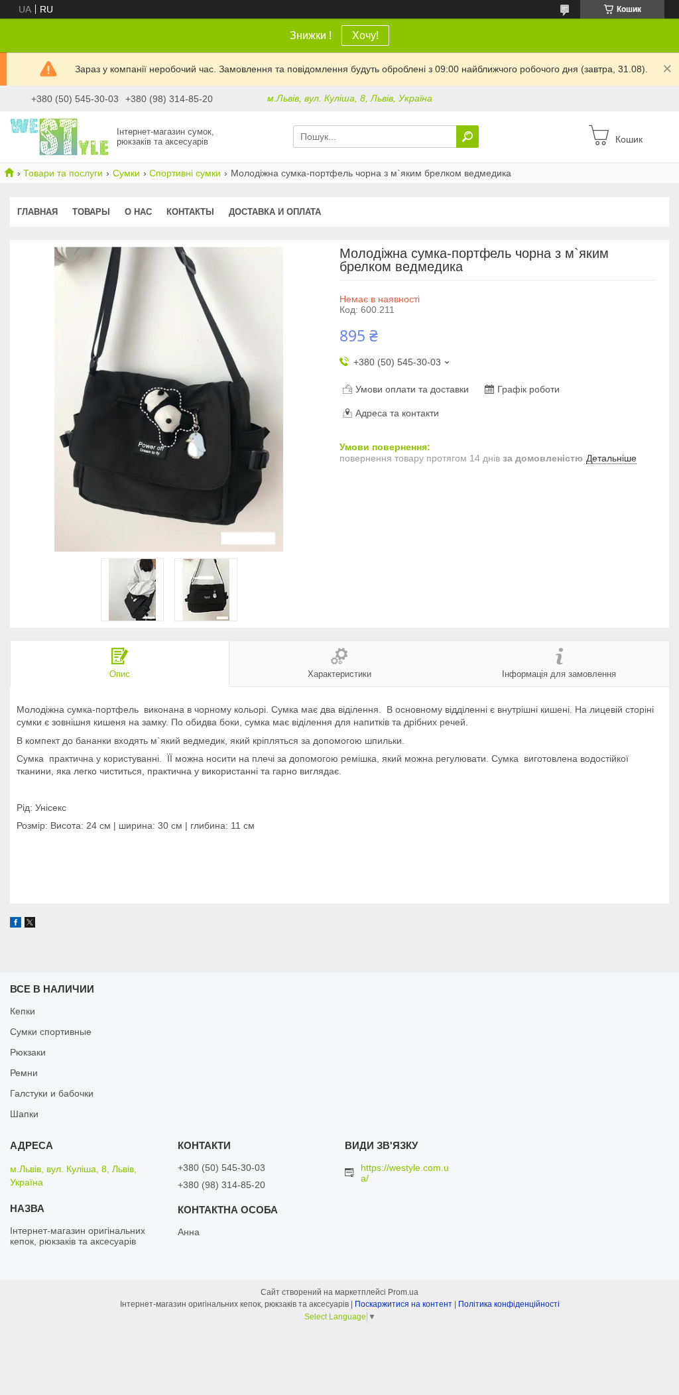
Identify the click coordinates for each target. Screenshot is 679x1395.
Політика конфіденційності (509, 1304)
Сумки (126, 173)
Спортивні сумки (185, 173)
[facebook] (15, 924)
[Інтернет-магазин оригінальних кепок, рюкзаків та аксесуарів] (59, 136)
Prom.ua (403, 1292)
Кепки (22, 1011)
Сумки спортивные (51, 1031)
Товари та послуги (63, 173)
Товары (91, 212)
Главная (37, 212)
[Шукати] (467, 136)
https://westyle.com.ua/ (405, 1172)
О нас (138, 212)
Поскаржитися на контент (403, 1304)
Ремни (24, 1072)
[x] (30, 924)
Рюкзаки (28, 1052)
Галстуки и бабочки (51, 1093)
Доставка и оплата (275, 212)
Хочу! (365, 35)
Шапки (24, 1114)
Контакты (190, 212)
